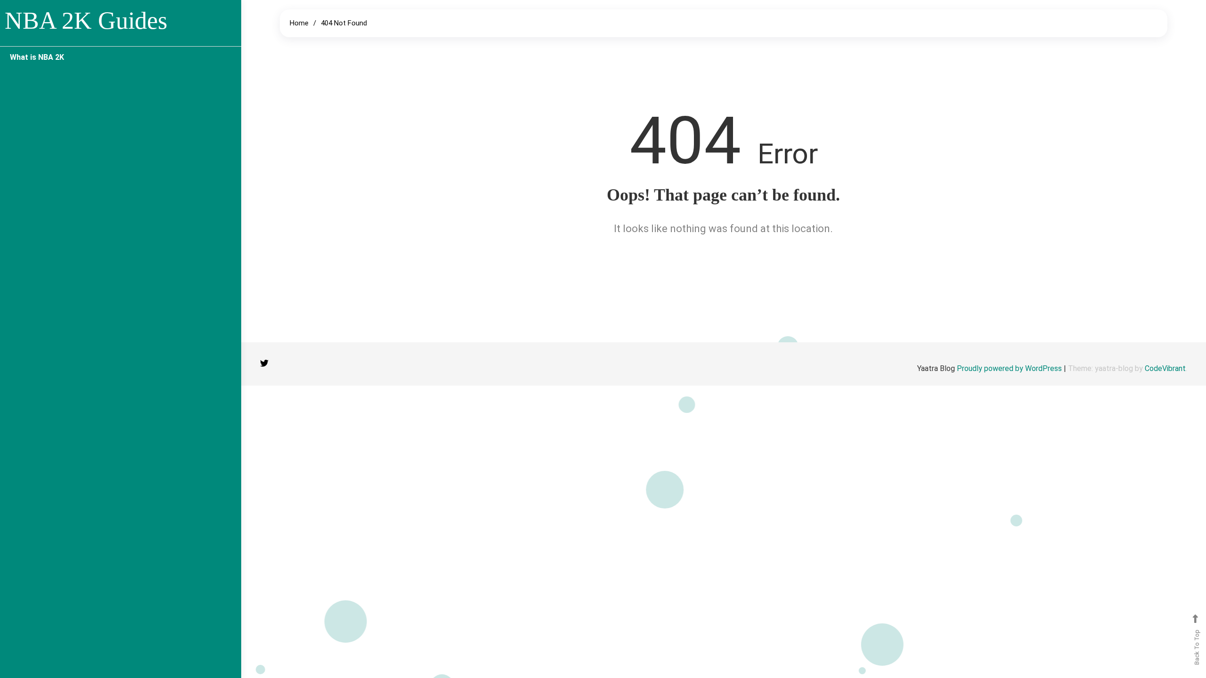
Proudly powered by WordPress (1010, 368)
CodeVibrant (1165, 368)
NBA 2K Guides (86, 20)
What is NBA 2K (37, 57)
